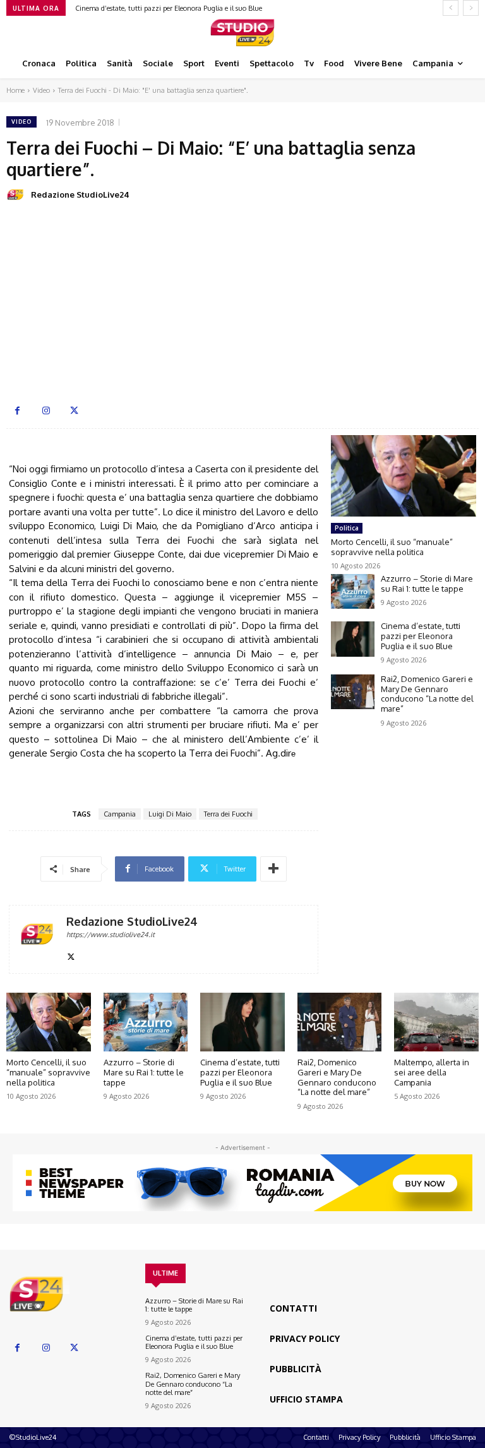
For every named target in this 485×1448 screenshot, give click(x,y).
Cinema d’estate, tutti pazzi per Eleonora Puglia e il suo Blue (168, 8)
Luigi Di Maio (169, 814)
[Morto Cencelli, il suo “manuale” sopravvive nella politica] (403, 476)
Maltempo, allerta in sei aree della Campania (431, 1072)
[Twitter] (74, 411)
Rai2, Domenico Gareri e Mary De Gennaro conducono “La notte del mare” (427, 694)
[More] (273, 869)
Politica (347, 528)
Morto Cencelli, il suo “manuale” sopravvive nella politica (392, 547)
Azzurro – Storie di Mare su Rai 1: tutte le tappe (427, 583)
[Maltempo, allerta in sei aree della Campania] (436, 1022)
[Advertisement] (242, 301)
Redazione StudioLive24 (80, 194)
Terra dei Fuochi (228, 814)
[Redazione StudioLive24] (17, 194)
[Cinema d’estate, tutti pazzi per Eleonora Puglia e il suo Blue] (352, 638)
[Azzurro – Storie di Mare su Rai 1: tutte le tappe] (352, 591)
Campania (120, 814)
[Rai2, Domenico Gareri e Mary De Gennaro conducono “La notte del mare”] (352, 691)
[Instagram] (46, 411)
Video (41, 90)
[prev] (450, 8)
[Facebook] (17, 411)
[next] (471, 8)
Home (15, 90)
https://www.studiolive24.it (110, 934)
